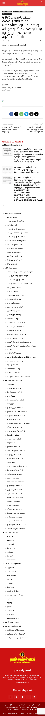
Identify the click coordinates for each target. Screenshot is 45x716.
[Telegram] (26, 114)
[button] (42, 3)
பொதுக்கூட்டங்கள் (14, 287)
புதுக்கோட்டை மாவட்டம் (16, 493)
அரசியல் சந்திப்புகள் (15, 256)
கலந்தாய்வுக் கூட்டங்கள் (16, 295)
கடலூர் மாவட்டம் (13, 478)
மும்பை (10, 552)
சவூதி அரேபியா (13, 591)
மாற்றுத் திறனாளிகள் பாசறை (18, 376)
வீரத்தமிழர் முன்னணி (15, 326)
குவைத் (10, 599)
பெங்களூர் (11, 548)
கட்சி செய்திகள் (7, 11)
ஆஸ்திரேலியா (13, 618)
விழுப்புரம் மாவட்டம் (14, 427)
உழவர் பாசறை (12, 365)
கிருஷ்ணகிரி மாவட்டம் (16, 415)
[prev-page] (3, 205)
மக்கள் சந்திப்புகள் (14, 252)
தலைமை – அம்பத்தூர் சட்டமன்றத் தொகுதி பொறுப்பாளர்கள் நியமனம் (26, 169)
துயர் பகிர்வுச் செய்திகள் (16, 241)
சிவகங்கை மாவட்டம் (15, 497)
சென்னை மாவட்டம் (14, 392)
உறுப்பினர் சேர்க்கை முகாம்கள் (21, 283)
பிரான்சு (10, 583)
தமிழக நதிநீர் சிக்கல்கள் (16, 634)
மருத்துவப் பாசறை (14, 330)
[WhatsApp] (21, 114)
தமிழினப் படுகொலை (15, 630)
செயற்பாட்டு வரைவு (13, 710)
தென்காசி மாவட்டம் (14, 521)
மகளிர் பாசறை (13, 319)
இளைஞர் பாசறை (14, 315)
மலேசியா (11, 614)
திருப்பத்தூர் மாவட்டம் (15, 408)
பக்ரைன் (10, 610)
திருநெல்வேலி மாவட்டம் (16, 525)
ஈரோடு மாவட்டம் (13, 443)
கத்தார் (9, 603)
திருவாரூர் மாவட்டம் (14, 486)
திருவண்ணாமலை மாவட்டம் (18, 423)
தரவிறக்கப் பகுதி (34, 705)
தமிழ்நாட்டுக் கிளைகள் (13, 380)
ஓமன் (9, 607)
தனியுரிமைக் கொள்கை (30, 710)
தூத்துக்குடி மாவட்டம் (14, 517)
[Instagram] (16, 697)
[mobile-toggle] (3, 3)
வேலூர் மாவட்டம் (13, 404)
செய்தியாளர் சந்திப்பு (15, 248)
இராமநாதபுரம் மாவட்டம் (16, 513)
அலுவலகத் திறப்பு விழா (18, 276)
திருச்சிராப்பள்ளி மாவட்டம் (17, 466)
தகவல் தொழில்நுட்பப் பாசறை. (19, 342)
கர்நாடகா (10, 536)
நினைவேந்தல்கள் (14, 299)
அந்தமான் (11, 540)
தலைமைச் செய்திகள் (13, 213)
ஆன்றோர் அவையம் (15, 311)
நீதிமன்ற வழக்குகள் (14, 260)
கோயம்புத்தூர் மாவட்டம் (16, 451)
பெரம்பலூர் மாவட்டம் (15, 470)
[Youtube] (34, 697)
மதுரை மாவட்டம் (13, 501)
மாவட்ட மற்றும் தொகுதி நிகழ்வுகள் (22, 11)
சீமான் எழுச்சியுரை (14, 244)
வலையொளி (24, 707)
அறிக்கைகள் (12, 217)
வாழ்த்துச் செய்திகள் (17, 221)
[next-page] (7, 205)
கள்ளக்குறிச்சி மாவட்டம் (16, 431)
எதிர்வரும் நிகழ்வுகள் (17, 229)
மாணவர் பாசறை (14, 369)
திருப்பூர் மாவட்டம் (14, 454)
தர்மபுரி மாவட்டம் (13, 419)
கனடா (9, 579)
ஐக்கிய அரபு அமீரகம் (15, 595)
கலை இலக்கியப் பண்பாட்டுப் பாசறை (21, 357)
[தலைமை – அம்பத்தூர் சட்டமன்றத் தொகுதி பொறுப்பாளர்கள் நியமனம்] (7, 169)
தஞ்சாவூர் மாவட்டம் (14, 490)
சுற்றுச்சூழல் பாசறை (15, 338)
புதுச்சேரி (10, 384)
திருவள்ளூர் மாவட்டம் (15, 388)
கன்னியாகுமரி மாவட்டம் (16, 529)
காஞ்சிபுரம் (11, 396)
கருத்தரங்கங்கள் (13, 303)
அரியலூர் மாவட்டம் (14, 474)
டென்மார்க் (11, 587)
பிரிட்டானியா (12, 571)
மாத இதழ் (34, 707)
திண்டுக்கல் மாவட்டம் (15, 458)
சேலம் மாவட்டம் (7, 14)
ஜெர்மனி (10, 568)
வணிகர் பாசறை (13, 373)
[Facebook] (11, 114)
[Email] (36, 114)
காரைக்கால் (11, 560)
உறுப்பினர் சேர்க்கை (10, 705)
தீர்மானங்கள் (12, 264)
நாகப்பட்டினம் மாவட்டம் (16, 482)
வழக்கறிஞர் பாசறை (15, 361)
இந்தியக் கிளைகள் (12, 532)
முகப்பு (4, 8)
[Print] (31, 114)
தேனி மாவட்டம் (13, 505)
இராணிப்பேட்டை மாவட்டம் (17, 412)
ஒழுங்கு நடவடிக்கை (17, 237)
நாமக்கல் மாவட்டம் (14, 439)
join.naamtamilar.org (22, 682)
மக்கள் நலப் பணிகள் (15, 307)
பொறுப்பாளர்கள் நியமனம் (17, 233)
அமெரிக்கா (11, 575)
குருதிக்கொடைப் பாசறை (17, 334)
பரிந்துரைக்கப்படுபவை (12, 145)
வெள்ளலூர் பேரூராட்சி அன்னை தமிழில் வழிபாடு (11, 129)
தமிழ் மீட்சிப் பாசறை (14, 353)
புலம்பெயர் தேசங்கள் (13, 564)
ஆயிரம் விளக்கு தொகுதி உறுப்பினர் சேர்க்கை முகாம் (35, 129)
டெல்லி (10, 556)
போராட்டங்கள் (12, 291)
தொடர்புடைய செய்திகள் (12, 142)
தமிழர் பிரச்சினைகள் (13, 626)
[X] (16, 114)
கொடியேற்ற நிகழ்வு (16, 280)
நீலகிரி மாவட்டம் (13, 447)
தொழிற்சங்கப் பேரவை (16, 322)
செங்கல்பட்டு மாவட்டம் (15, 400)
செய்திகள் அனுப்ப (12, 707)
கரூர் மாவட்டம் (12, 462)
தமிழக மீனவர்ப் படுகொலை (17, 638)
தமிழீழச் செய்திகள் (12, 622)
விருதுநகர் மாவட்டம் (14, 509)
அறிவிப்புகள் (12, 225)
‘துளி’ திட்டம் (23, 705)
